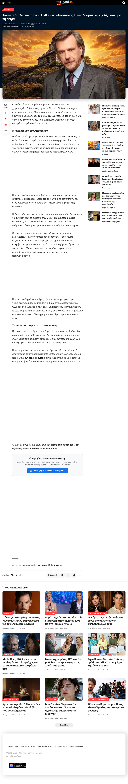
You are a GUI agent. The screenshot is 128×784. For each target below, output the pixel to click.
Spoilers (34, 565)
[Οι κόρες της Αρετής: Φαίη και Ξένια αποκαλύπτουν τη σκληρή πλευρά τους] (107, 602)
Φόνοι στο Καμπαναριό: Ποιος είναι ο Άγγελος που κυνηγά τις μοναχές (106, 707)
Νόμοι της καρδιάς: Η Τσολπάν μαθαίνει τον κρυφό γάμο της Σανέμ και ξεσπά (63, 662)
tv (39, 565)
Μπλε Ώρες (106, 137)
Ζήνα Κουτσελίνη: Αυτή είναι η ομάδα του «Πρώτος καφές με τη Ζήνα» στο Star (106, 662)
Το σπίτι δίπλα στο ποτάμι (52, 565)
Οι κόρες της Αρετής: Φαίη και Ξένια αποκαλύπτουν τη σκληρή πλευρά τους (105, 621)
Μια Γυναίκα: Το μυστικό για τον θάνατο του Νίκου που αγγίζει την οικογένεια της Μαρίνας (61, 708)
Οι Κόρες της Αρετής (97, 613)
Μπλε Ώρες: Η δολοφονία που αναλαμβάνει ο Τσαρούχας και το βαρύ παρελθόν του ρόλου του (20, 663)
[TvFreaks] (64, 2)
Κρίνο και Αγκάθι (10, 700)
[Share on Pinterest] (5, 125)
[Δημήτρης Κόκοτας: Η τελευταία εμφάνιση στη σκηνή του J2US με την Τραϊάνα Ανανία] (64, 602)
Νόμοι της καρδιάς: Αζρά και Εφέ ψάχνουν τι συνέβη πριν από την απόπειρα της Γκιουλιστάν (113, 198)
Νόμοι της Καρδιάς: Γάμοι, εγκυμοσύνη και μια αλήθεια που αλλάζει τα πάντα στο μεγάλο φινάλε (113, 109)
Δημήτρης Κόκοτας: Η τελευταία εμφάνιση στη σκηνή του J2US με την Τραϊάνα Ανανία (63, 621)
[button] (4, 3)
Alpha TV (26, 565)
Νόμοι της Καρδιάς (108, 117)
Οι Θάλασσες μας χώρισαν (111, 222)
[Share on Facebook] (5, 113)
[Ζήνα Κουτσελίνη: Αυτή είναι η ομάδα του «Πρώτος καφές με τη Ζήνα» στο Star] (107, 644)
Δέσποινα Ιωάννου (10, 24)
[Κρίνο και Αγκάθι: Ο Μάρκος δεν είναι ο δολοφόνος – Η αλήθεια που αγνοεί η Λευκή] (21, 689)
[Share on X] (5, 119)
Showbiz (105, 154)
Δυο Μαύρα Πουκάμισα (110, 171)
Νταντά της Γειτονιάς (109, 188)
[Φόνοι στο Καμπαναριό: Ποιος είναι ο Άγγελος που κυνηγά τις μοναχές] (107, 689)
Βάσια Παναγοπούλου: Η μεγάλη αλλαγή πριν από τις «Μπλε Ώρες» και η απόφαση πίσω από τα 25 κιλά (113, 128)
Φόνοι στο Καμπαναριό (98, 700)
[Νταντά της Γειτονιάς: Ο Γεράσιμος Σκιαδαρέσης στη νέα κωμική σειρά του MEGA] (94, 179)
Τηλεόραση (8, 10)
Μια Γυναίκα (51, 700)
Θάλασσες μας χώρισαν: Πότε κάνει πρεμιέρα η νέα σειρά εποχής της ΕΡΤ (113, 215)
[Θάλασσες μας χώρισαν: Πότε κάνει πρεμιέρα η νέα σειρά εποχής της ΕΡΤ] (94, 216)
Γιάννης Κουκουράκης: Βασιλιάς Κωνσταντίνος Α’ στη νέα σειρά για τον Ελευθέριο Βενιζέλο (21, 621)
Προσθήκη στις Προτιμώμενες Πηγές (47, 471)
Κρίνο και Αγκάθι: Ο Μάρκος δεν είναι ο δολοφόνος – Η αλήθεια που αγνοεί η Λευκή (21, 707)
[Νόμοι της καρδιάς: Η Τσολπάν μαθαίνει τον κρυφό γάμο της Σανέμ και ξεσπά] (64, 644)
